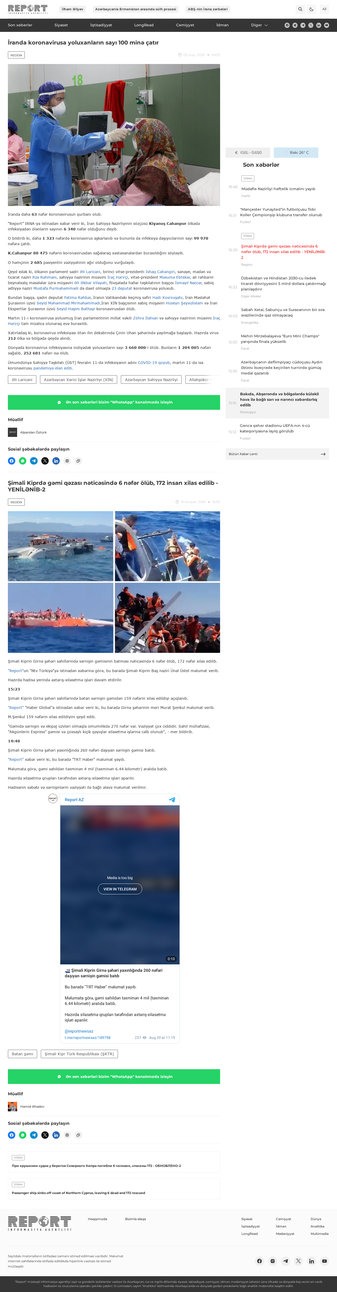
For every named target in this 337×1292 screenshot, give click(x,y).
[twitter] (310, 25)
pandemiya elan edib (52, 368)
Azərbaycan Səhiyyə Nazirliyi (151, 379)
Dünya (316, 1219)
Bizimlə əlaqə (135, 1219)
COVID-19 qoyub (154, 362)
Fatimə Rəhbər (77, 297)
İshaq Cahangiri (160, 271)
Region (16, 55)
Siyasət (246, 1219)
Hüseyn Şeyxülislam (184, 303)
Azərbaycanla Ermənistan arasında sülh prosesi (135, 9)
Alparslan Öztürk (33, 432)
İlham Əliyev (72, 9)
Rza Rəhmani (44, 277)
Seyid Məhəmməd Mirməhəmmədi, (69, 303)
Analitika (317, 1226)
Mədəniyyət (285, 1234)
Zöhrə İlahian (145, 318)
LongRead (249, 1234)
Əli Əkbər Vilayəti (90, 282)
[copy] (78, 461)
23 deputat (122, 288)
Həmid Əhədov (32, 1106)
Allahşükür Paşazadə (208, 379)
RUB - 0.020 (251, 152)
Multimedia (320, 1234)
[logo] (28, 9)
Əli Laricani (90, 271)
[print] (67, 461)
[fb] (287, 25)
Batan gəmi (22, 1054)
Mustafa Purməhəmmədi (56, 288)
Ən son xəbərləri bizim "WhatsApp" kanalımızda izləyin (119, 402)
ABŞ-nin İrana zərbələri (207, 9)
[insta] (295, 25)
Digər (256, 25)
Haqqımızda (97, 1219)
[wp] (22, 461)
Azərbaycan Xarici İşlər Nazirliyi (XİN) (78, 379)
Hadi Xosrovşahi (167, 297)
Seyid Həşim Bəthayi (76, 309)
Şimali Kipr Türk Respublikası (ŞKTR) (79, 1054)
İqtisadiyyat (250, 1226)
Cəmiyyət (283, 1219)
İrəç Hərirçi (117, 277)
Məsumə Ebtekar (175, 277)
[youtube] (326, 25)
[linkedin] (318, 25)
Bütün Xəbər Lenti (243, 454)
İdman (281, 1226)
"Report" (16, 670)
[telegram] (302, 25)
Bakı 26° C (299, 152)
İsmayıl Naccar (188, 282)
